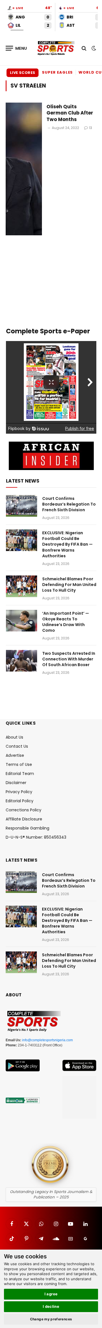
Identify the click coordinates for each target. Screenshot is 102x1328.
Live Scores (22, 72)
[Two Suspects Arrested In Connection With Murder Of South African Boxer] (21, 661)
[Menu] (16, 48)
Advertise (15, 755)
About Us (14, 737)
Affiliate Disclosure (24, 819)
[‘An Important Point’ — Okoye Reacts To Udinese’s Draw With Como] (21, 620)
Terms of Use (19, 764)
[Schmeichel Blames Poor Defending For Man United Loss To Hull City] (21, 586)
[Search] (84, 48)
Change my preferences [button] (51, 1319)
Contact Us (17, 746)
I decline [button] (51, 1306)
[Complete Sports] (56, 48)
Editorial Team (20, 773)
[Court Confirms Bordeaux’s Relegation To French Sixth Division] (21, 506)
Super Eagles (57, 72)
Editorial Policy (19, 801)
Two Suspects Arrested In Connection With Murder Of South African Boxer (68, 659)
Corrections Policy (23, 810)
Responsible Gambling (27, 828)
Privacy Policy (19, 792)
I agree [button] (51, 1294)
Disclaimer (16, 782)
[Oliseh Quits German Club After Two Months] (24, 169)
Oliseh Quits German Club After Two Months (69, 113)
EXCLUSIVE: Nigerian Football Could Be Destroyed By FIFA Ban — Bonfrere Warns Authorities (67, 544)
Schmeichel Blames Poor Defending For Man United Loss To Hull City (69, 584)
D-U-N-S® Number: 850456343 (36, 837)
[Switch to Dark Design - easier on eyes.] (93, 48)
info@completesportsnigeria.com (47, 1040)
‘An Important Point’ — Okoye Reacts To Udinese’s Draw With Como (65, 621)
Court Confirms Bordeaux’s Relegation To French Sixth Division (69, 504)
